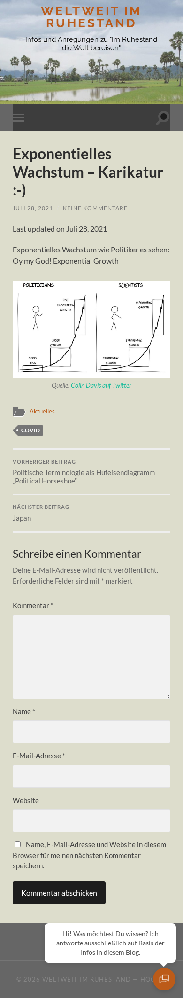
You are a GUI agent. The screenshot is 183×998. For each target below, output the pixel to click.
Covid (30, 430)
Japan (41, 513)
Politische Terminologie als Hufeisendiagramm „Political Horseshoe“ (84, 472)
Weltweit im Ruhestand (91, 16)
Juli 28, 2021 (33, 207)
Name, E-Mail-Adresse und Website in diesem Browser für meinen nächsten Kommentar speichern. (89, 855)
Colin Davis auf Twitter (101, 385)
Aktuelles (42, 411)
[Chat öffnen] (164, 979)
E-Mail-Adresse (39, 755)
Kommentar (33, 605)
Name (24, 711)
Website (26, 800)
